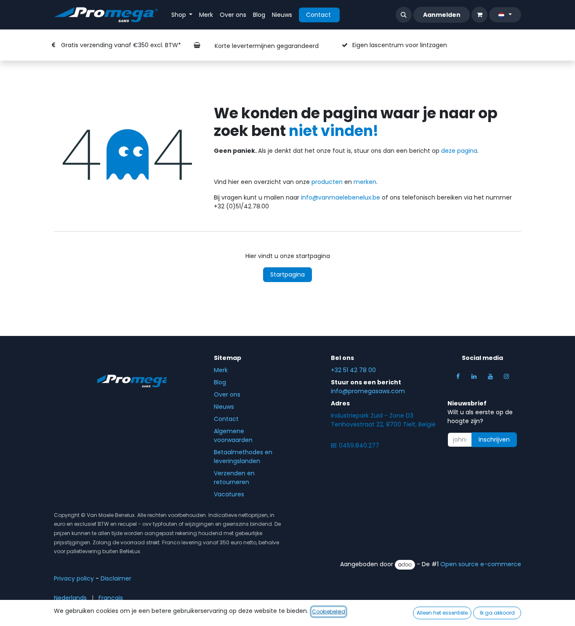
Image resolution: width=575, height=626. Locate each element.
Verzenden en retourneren (234, 477)
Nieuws (224, 406)
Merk (221, 370)
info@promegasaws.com (368, 391)
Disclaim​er (116, 578)
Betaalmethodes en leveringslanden (243, 456)
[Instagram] (506, 376)
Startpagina (287, 274)
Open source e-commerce (480, 564)
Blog (220, 382)
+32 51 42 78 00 (353, 370)
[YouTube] (490, 376)
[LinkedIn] (474, 376)
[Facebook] (458, 376)
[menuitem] (182, 15)
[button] (404, 15)
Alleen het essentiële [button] (442, 612)
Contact (319, 15)
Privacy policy (74, 578)
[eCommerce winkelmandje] (479, 15)
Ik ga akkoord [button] (497, 612)
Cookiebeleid (328, 611)
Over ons (227, 394)
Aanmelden (442, 15)
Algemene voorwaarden (233, 435)
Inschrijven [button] (494, 439)
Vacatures (229, 494)
